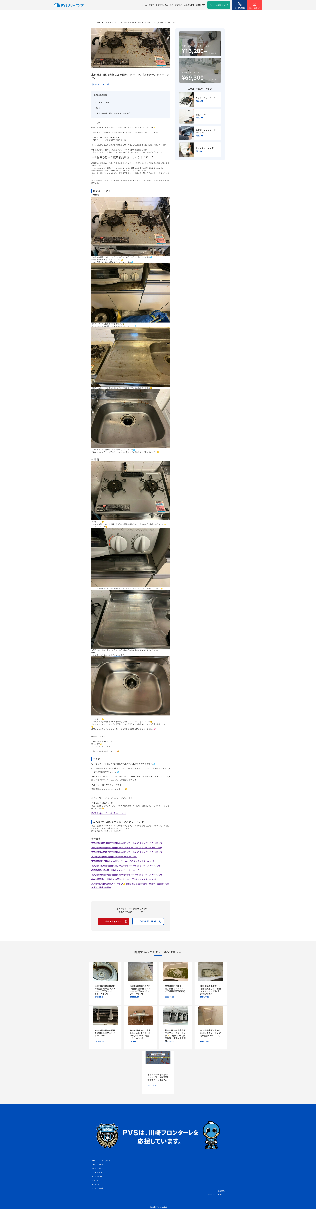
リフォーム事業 (97, 1188)
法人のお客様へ (97, 1176)
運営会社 (221, 1190)
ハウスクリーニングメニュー (102, 1160)
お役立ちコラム (162, 5)
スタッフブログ (176, 5)
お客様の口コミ (97, 1184)
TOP (98, 22)
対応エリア (200, 5)
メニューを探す (148, 5)
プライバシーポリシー (216, 1194)
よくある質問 (189, 5)
